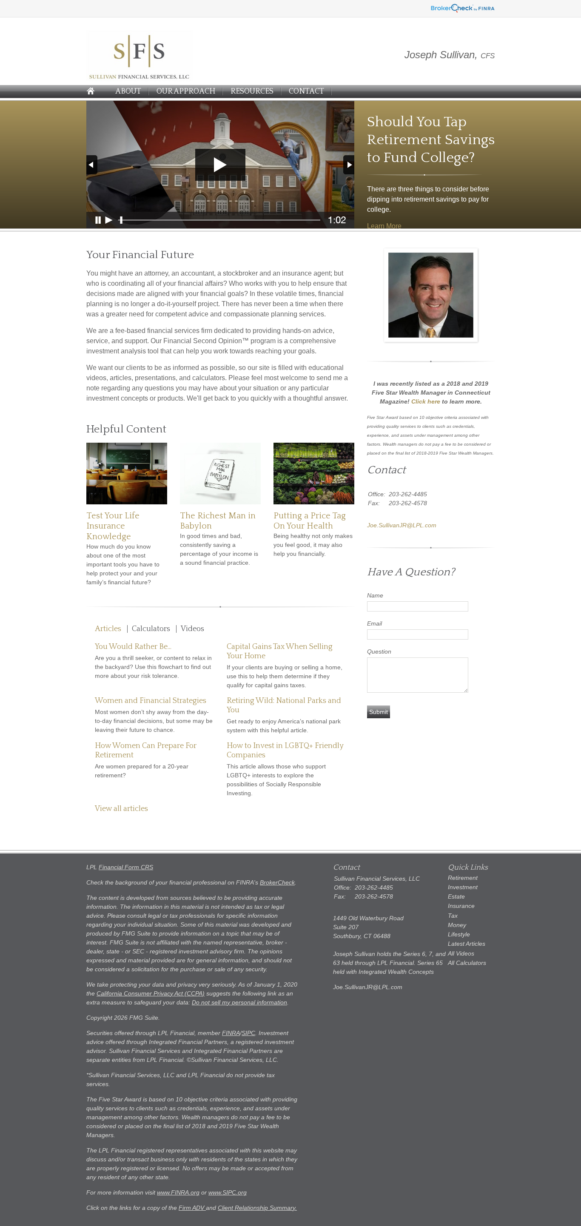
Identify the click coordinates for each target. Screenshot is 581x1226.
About (128, 91)
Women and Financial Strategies (150, 701)
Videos (192, 629)
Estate (456, 896)
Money (457, 925)
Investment (463, 887)
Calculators (151, 629)
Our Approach (186, 91)
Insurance (461, 905)
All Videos (461, 953)
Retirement (463, 877)
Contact (306, 91)
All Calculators (467, 962)
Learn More (384, 226)
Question (379, 651)
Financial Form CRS (126, 867)
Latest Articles (466, 943)
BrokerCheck (277, 882)
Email (374, 623)
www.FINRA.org (178, 1192)
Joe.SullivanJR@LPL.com (401, 525)
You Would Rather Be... (133, 647)
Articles (108, 629)
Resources (252, 91)
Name (375, 595)
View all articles (121, 809)
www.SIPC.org (227, 1192)
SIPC (248, 1033)
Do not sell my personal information (239, 1002)
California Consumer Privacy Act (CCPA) (151, 993)
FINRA (231, 1033)
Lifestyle (459, 934)
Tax (453, 915)
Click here (425, 401)
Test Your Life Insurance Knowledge (113, 526)
